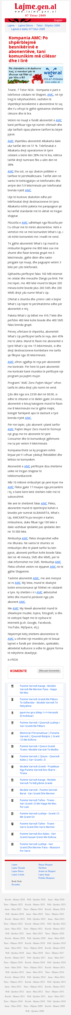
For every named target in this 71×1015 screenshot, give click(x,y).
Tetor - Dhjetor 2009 (48, 25)
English (58, 20)
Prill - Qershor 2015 (15, 972)
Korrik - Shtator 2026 (15, 900)
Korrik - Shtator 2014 (15, 977)
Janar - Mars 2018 (34, 953)
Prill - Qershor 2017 (36, 958)
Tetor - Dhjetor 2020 (54, 933)
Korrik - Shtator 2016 (35, 962)
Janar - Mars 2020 (56, 938)
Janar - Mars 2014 (56, 977)
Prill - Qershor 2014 (36, 977)
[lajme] (35, 8)
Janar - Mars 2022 (13, 929)
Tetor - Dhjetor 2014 (54, 972)
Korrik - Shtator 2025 (35, 904)
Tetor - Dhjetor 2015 (33, 967)
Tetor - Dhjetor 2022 (13, 924)
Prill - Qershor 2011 (36, 996)
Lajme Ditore (25, 25)
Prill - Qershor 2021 (15, 933)
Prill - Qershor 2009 (35, 1011)
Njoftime (42, 868)
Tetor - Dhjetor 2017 (54, 953)
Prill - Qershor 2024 (15, 914)
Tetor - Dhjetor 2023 (54, 914)
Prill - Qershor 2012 (15, 992)
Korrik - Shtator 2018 (55, 948)
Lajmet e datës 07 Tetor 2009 (28, 29)
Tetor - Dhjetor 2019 (13, 943)
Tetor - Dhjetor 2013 (13, 982)
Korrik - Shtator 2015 (55, 967)
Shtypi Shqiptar (45, 864)
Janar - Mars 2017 (56, 958)
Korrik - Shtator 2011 (15, 996)
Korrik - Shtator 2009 (55, 1006)
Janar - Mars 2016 (13, 967)
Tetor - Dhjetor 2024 (33, 909)
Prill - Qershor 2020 (36, 938)
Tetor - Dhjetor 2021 (33, 929)
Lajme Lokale (18, 874)
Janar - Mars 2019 (13, 948)
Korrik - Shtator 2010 (35, 1001)
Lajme (11, 25)
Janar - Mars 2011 (56, 996)
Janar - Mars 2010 (13, 1006)
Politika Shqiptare (46, 878)
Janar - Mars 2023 (56, 919)
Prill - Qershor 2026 (36, 900)
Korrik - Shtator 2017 (15, 958)
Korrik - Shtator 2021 (55, 929)
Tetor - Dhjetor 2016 (13, 962)
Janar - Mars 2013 (13, 987)
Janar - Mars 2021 (34, 933)
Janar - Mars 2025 (13, 909)
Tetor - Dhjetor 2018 (33, 948)
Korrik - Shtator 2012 (55, 987)
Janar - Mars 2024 (34, 914)
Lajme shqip (44, 874)
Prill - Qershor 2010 (56, 1001)
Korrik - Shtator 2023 (15, 919)
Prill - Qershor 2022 (56, 924)
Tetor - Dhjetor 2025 (13, 904)
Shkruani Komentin (49, 670)
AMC (50, 94)
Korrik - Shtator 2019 (35, 943)
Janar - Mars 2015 (34, 972)
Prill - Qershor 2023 (36, 919)
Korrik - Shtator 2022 (35, 924)
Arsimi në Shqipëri (47, 871)
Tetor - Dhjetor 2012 (33, 987)
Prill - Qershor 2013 (56, 982)
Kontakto (16, 884)
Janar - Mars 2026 (56, 900)
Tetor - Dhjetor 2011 (54, 992)
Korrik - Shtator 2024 (55, 909)
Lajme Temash (18, 868)
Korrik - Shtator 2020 (15, 938)
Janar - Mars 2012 (34, 992)
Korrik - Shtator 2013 (35, 982)
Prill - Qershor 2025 (56, 904)
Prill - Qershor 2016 (56, 962)
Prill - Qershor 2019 (56, 943)
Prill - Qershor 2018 (15, 953)
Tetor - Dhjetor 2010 (13, 1001)
